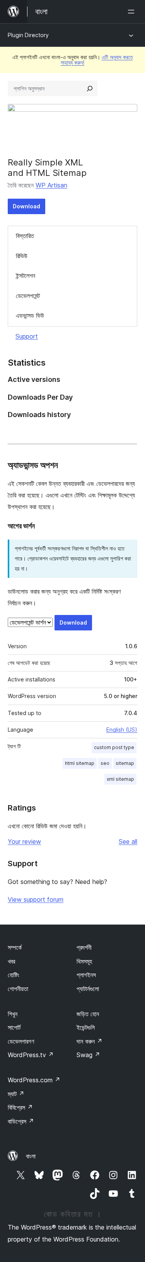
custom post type (114, 747)
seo (105, 763)
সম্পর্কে (15, 947)
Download (26, 206)
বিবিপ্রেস (20, 1107)
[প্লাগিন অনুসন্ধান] (89, 88)
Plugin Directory (28, 35)
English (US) (121, 729)
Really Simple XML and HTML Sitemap (47, 167)
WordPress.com (34, 1080)
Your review (24, 841)
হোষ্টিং (13, 975)
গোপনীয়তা (18, 989)
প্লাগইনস (86, 975)
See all (128, 841)
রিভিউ (21, 256)
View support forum (35, 899)
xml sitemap (120, 779)
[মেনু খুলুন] (132, 11)
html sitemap (79, 763)
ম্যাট (16, 1094)
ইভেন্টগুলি (86, 1027)
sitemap (125, 763)
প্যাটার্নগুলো (88, 989)
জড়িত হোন (88, 1014)
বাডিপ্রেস (21, 1121)
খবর (11, 961)
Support (26, 336)
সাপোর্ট (14, 1027)
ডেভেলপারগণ (21, 1041)
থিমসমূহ (84, 961)
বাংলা (31, 1156)
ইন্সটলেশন (25, 275)
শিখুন (12, 1014)
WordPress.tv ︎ (31, 1055)
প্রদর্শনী (84, 947)
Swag (88, 1055)
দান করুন (89, 1041)
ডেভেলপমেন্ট (28, 296)
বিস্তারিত (25, 236)
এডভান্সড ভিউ (30, 315)
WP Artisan (51, 185)
